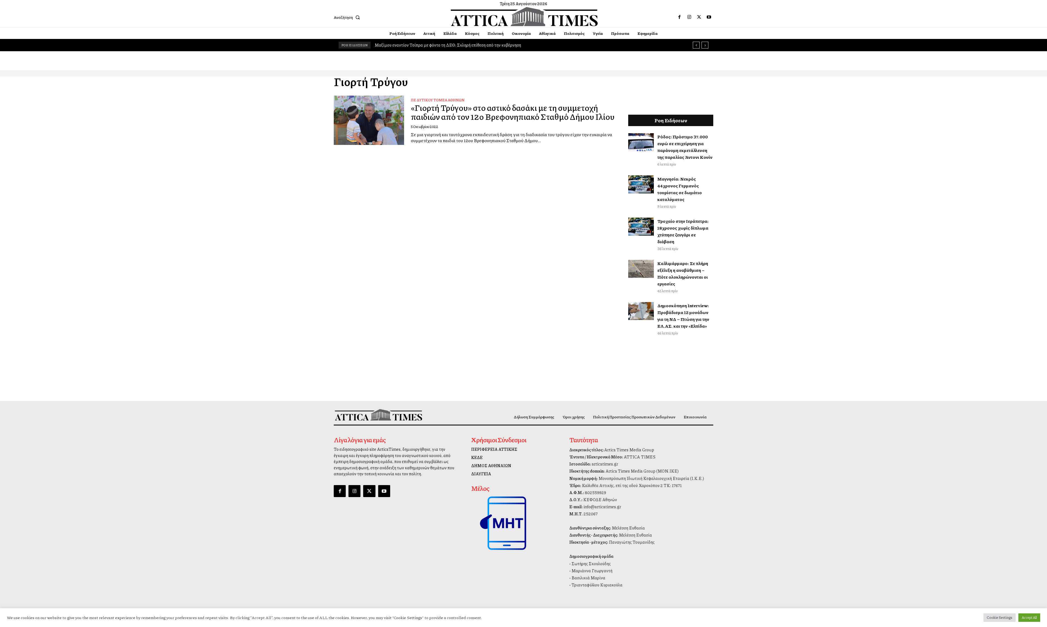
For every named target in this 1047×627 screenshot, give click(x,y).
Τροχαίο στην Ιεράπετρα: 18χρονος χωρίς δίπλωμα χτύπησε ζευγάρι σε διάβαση (683, 231)
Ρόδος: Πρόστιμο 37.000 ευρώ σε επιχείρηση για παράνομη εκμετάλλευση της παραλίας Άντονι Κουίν (684, 146)
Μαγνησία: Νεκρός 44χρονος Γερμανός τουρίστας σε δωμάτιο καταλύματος (679, 189)
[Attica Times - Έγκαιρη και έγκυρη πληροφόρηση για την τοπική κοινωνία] (524, 16)
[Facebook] (679, 17)
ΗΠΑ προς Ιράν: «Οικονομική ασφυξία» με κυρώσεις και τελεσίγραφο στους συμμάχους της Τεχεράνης (470, 45)
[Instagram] (689, 17)
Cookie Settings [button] (999, 617)
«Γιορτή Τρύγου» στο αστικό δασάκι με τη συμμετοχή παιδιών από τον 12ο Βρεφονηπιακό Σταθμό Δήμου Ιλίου (513, 112)
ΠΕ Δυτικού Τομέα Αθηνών (438, 100)
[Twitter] (699, 17)
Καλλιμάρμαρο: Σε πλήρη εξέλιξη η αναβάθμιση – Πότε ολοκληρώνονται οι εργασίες (682, 273)
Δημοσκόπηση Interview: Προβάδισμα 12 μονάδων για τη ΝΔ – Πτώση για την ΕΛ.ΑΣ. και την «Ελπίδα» (683, 315)
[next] (705, 45)
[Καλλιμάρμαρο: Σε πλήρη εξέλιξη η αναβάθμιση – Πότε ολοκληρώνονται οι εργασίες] (641, 269)
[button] (348, 17)
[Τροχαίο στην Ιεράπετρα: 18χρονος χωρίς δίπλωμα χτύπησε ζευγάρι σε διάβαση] (641, 227)
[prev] (696, 45)
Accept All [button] (1029, 617)
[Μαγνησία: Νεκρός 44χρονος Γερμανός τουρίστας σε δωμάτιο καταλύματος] (641, 184)
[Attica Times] (378, 414)
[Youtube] (709, 17)
